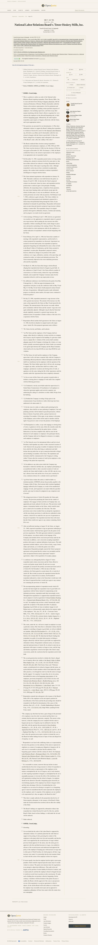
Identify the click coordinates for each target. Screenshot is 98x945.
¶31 (22, 624)
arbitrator (68, 154)
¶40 (22, 860)
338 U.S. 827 (34, 618)
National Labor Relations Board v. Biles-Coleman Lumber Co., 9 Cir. (41, 756)
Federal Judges (47, 923)
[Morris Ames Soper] (67, 120)
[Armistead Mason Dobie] (67, 116)
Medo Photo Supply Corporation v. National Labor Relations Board (41, 55)
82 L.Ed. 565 (34, 636)
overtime (68, 176)
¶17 (22, 332)
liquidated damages (71, 174)
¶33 (22, 695)
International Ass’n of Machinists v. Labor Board (37, 685)
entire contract (52, 556)
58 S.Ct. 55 (26, 636)
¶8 (22, 158)
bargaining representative (46, 676)
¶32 (22, 657)
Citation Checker (47, 935)
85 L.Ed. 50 (47, 688)
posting (68, 180)
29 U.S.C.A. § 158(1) (32, 133)
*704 (18, 361)
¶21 (22, 398)
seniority (68, 187)
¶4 (22, 92)
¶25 (22, 464)
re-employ (68, 183)
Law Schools (46, 927)
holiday (68, 172)
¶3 (22, 85)
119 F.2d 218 (37, 620)
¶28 (22, 526)
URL (68, 79)
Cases (9, 10)
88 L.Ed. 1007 (33, 665)
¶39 (22, 831)
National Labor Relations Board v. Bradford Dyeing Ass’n (39, 681)
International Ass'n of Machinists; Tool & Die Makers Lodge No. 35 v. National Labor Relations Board (43, 54)
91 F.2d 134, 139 (28, 633)
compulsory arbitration (29, 890)
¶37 (22, 823)
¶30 (22, 586)
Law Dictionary (47, 921)
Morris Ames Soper (74, 119)
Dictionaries (35, 10)
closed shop (35, 188)
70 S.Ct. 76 (42, 618)
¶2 (22, 80)
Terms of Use (56, 941)
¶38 (22, 827)
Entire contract (70, 170)
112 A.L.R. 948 (38, 633)
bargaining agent (33, 117)
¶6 (22, 125)
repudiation (69, 185)
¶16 (22, 328)
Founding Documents (48, 931)
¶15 (22, 320)
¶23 (22, 424)
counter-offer (69, 169)
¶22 (22, 406)
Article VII (31, 340)
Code (14, 10)
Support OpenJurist (79, 926)
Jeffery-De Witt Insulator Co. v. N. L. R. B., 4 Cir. (45, 631)
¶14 (22, 298)
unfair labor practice (71, 191)
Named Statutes (47, 929)
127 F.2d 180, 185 (55, 600)
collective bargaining (71, 165)
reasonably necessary (27, 776)
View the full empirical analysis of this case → (23, 65)
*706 (18, 689)
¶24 (22, 442)
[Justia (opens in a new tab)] (26, 930)
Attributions (48, 941)
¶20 (22, 385)
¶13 (22, 280)
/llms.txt (71, 919)
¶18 (22, 354)
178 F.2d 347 (38, 614)
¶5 (22, 96)
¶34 (22, 797)
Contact (30, 941)
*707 (18, 859)
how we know (42, 58)
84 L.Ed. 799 (39, 692)
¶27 (22, 497)
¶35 (22, 808)
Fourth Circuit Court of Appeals (49, 28)
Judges (27, 10)
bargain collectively (49, 101)
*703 (18, 196)
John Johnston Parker (75, 111)
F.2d (26, 16)
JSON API (71, 921)
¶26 (22, 479)
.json (19, 901)
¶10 (22, 216)
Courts (20, 10)
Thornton (68, 189)
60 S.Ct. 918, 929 (40, 683)
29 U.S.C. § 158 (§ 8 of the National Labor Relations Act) (31, 52)
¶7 (22, 143)
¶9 (22, 176)
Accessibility (22, 941)
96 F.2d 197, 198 (26, 758)
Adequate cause (70, 152)
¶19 (22, 377)
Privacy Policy (65, 941)
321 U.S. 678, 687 (48, 662)
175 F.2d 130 (33, 616)
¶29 (22, 559)
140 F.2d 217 (48, 730)
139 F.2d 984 (45, 727)
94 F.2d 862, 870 (55, 754)
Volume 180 (21, 16)
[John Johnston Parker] (67, 112)
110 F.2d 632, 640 (46, 732)
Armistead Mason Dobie (76, 115)
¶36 (22, 819)
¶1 (22, 69)
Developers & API (73, 917)
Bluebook (83, 79)
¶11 (22, 236)
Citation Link (75, 79)
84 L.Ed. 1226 (49, 683)
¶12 (22, 265)
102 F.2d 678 (37, 761)
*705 (18, 528)
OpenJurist (14, 16)
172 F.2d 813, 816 (36, 707)
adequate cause (27, 342)
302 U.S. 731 (56, 633)
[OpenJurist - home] (49, 5)
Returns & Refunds (39, 941)
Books (43, 10)
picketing (68, 178)
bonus (67, 161)
